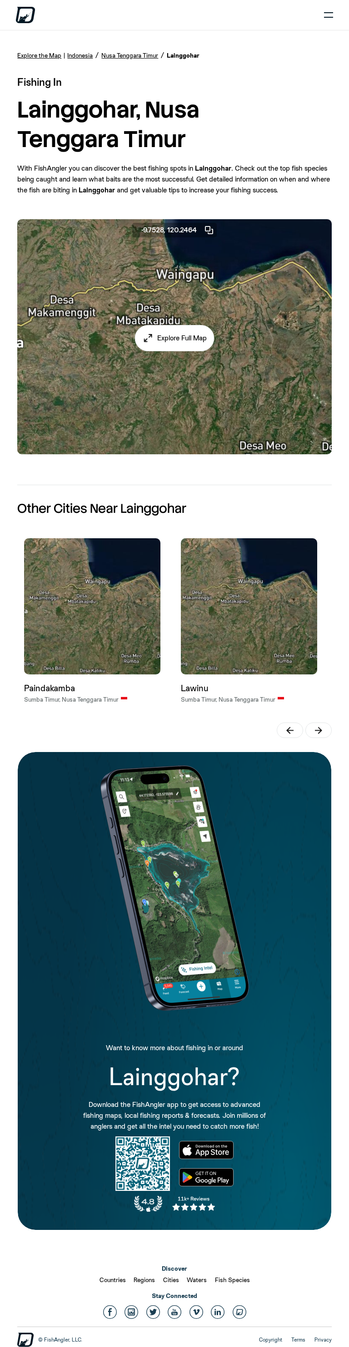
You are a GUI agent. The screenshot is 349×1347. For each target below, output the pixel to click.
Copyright (270, 1339)
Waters (197, 1280)
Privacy (323, 1339)
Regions (144, 1280)
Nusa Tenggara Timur (129, 55)
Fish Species (232, 1280)
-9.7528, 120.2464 (169, 230)
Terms (298, 1339)
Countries (113, 1280)
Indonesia (80, 55)
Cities (171, 1280)
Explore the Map (39, 55)
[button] (174, 338)
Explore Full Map (182, 338)
